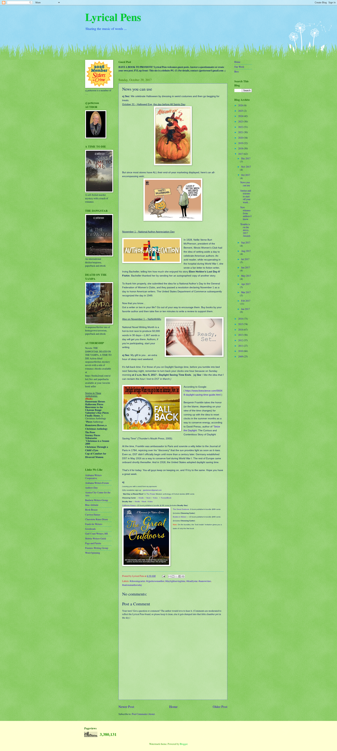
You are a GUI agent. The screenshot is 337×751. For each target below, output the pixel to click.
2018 (241, 148)
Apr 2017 (245, 284)
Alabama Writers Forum (97, 483)
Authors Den (91, 487)
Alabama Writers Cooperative (93, 476)
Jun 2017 (245, 267)
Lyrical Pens (113, 16)
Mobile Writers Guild (95, 538)
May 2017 (246, 275)
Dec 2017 (245, 158)
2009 (241, 356)
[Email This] (169, 576)
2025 (241, 110)
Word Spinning (92, 552)
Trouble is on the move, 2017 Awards (245, 229)
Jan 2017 (245, 309)
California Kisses (129, 505)
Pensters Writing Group (96, 548)
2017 (241, 153)
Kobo (155, 498)
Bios (236, 71)
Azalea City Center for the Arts (97, 494)
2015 (241, 324)
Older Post (220, 706)
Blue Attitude (91, 505)
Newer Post (126, 706)
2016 (241, 318)
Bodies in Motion (179, 517)
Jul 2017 (245, 259)
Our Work (239, 66)
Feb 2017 (245, 300)
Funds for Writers (93, 524)
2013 (241, 334)
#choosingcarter (137, 581)
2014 (241, 329)
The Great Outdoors (181, 509)
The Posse (150, 494)
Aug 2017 (246, 251)
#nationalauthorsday (132, 585)
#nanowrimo (205, 581)
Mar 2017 (246, 292)
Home (173, 706)
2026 (241, 105)
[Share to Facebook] (179, 576)
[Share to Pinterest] (183, 576)
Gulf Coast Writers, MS (96, 533)
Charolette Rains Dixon (96, 519)
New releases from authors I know (246, 213)
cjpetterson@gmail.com (152, 490)
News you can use (245, 184)
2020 (241, 137)
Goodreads (90, 528)
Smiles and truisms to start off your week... (245, 196)
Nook (148, 498)
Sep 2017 (245, 242)
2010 (241, 351)
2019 (241, 143)
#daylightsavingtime (175, 581)
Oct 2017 (245, 175)
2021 (241, 132)
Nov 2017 (246, 166)
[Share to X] (176, 576)
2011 (241, 345)
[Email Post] (163, 576)
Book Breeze (91, 509)
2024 (241, 116)
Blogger (183, 744)
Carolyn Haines (92, 514)
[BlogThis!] (173, 576)
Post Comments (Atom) (143, 714)
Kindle (141, 498)
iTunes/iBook (166, 498)
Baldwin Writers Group (96, 500)
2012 (241, 340)
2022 (241, 127)
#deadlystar (191, 581)
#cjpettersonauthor (155, 581)
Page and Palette (93, 543)
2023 (241, 121)
